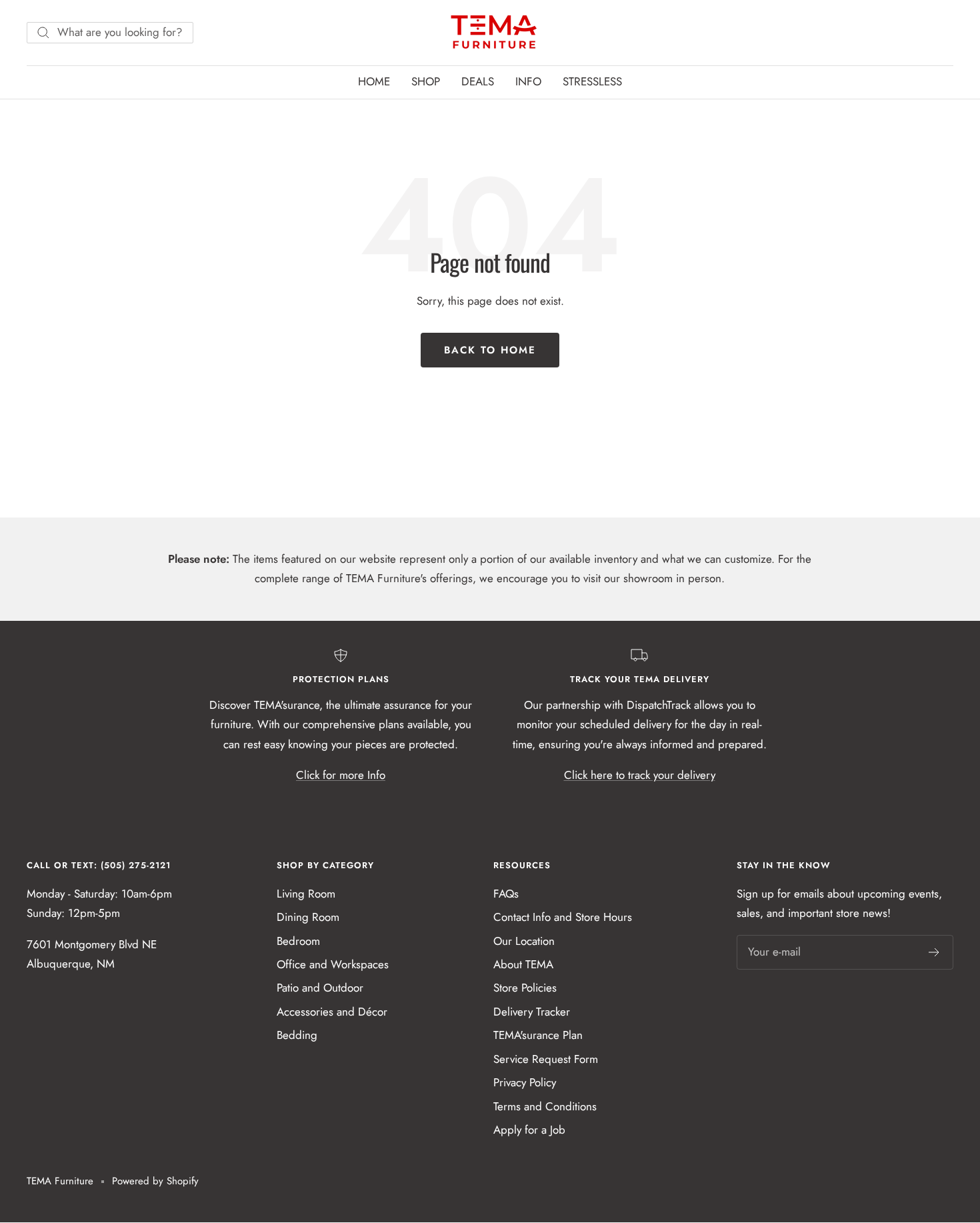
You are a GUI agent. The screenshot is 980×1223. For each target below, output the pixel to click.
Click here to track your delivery (639, 775)
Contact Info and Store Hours (562, 917)
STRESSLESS (592, 81)
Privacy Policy (524, 1082)
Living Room (306, 894)
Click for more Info (340, 775)
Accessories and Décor (332, 1012)
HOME (374, 81)
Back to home (490, 350)
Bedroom (298, 941)
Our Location (524, 941)
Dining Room (308, 917)
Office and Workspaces (333, 964)
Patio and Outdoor (320, 988)
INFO (528, 81)
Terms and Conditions (545, 1106)
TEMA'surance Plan (538, 1035)
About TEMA (523, 964)
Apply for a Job (529, 1130)
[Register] (934, 952)
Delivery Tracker (531, 1012)
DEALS (477, 81)
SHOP (425, 81)
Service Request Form (545, 1059)
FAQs (506, 894)
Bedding (297, 1035)
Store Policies (525, 988)
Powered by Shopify (155, 1181)
